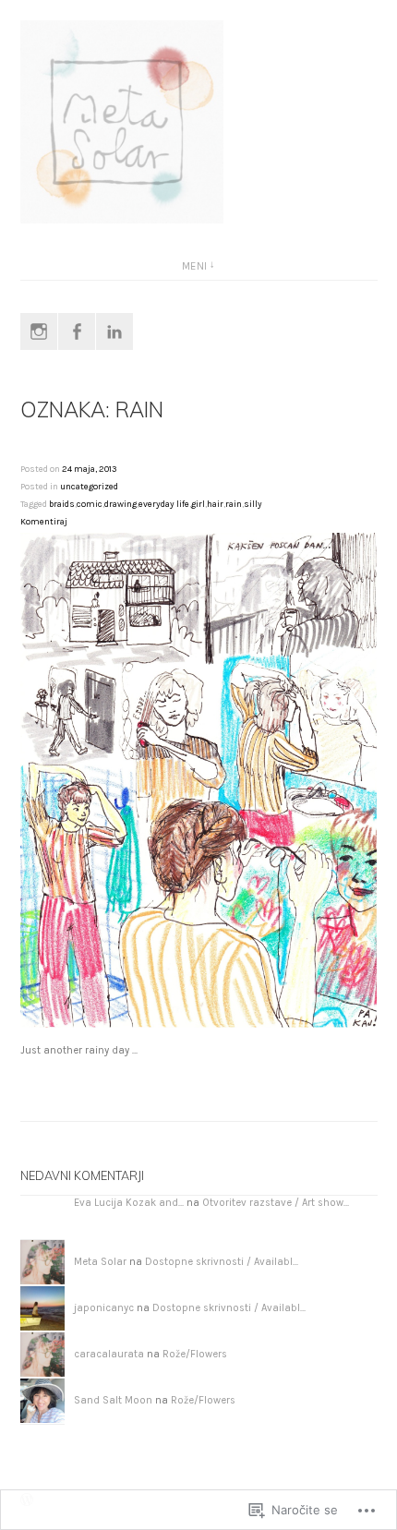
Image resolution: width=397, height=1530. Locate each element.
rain (233, 504)
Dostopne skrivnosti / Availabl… (221, 1262)
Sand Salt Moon (113, 1400)
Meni (195, 266)
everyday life (163, 504)
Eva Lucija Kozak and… (129, 1203)
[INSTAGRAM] (38, 331)
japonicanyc (104, 1308)
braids (62, 504)
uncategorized (89, 486)
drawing (120, 504)
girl (198, 504)
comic (89, 504)
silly (253, 504)
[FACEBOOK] (76, 331)
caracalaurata (109, 1354)
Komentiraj (43, 521)
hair (215, 504)
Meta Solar (100, 1262)
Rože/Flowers (194, 1354)
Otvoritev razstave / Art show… (275, 1203)
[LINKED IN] (114, 331)
